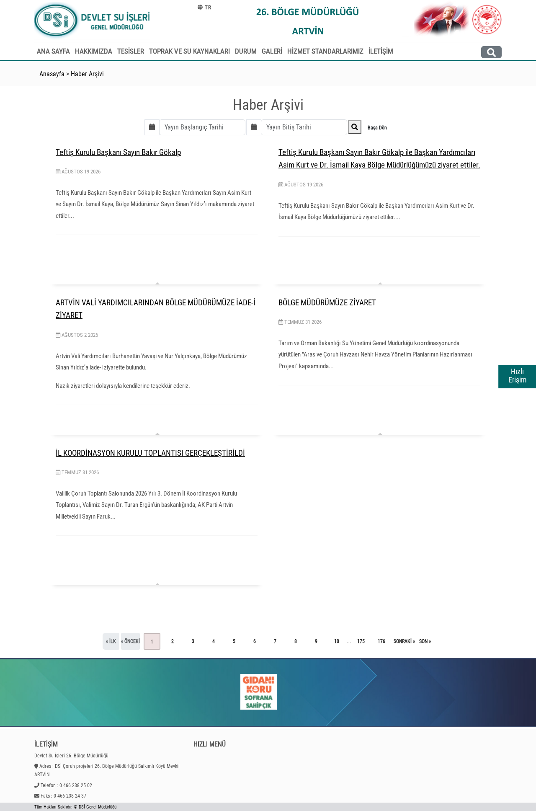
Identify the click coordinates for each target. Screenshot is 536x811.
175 (361, 641)
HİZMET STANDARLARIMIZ (325, 51)
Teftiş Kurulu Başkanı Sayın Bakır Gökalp (118, 152)
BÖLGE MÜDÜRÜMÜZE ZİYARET (327, 302)
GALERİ (272, 51)
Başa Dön (377, 128)
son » (425, 641)
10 (336, 641)
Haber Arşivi (87, 74)
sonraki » (404, 641)
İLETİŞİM (380, 51)
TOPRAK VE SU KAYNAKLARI (189, 51)
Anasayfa (51, 74)
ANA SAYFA (53, 51)
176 (381, 641)
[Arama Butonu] (491, 52)
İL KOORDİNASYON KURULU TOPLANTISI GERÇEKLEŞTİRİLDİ (150, 453)
